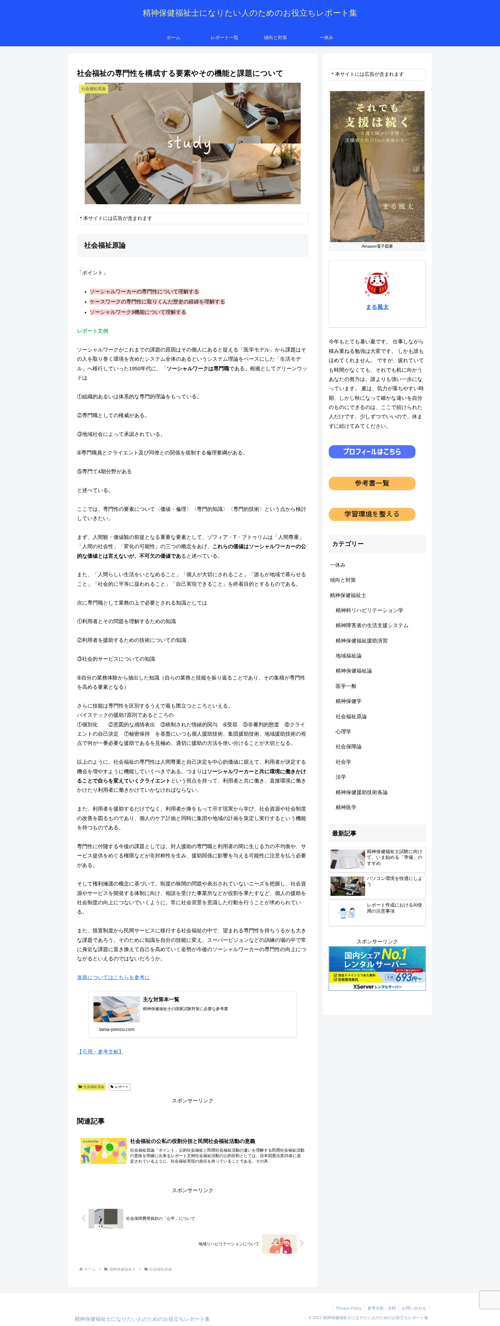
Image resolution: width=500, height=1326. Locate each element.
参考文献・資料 (381, 1308)
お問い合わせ (414, 1308)
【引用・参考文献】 (100, 1052)
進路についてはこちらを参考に (113, 977)
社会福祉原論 (93, 1087)
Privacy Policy (348, 1308)
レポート (122, 1087)
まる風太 (377, 307)
